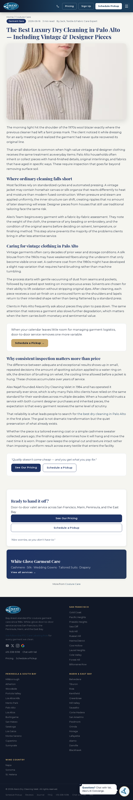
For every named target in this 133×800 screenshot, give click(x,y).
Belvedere (75, 679)
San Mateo (11, 722)
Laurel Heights (77, 650)
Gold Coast (75, 612)
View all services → (23, 572)
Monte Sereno (14, 736)
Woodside (11, 688)
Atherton (11, 684)
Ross (71, 688)
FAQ (50, 794)
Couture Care (23, 17)
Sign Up (86, 6)
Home (10, 17)
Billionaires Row (78, 664)
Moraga (73, 731)
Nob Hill (73, 631)
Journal (40, 794)
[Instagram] (17, 645)
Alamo (73, 741)
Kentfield (74, 693)
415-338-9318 (13, 652)
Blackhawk (75, 750)
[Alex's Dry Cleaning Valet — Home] (12, 6)
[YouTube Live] (7, 645)
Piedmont (75, 722)
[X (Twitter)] (12, 645)
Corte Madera (77, 712)
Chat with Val (30, 652)
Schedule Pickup (108, 6)
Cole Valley (75, 655)
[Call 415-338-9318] (58, 6)
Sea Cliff (73, 626)
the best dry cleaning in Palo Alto (101, 414)
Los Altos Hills (13, 698)
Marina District (77, 640)
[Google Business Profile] (23, 645)
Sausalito (74, 707)
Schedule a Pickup (59, 467)
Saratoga (11, 726)
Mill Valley (74, 703)
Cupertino (11, 741)
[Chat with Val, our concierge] (124, 791)
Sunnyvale (11, 745)
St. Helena (11, 774)
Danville (73, 745)
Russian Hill (75, 636)
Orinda (73, 726)
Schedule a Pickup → (30, 343)
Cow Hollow (75, 645)
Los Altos (10, 712)
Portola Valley (13, 693)
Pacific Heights (77, 617)
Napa (8, 765)
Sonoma (10, 770)
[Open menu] (127, 6)
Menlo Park (12, 703)
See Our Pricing (26, 467)
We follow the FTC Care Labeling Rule (27, 635)
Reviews (29, 794)
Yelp (91, 794)
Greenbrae (75, 698)
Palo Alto (11, 707)
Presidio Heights (78, 622)
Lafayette (74, 736)
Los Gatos (11, 731)
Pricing (69, 6)
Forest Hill (74, 659)
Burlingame (12, 717)
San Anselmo (76, 717)
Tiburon (73, 684)
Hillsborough (12, 679)
